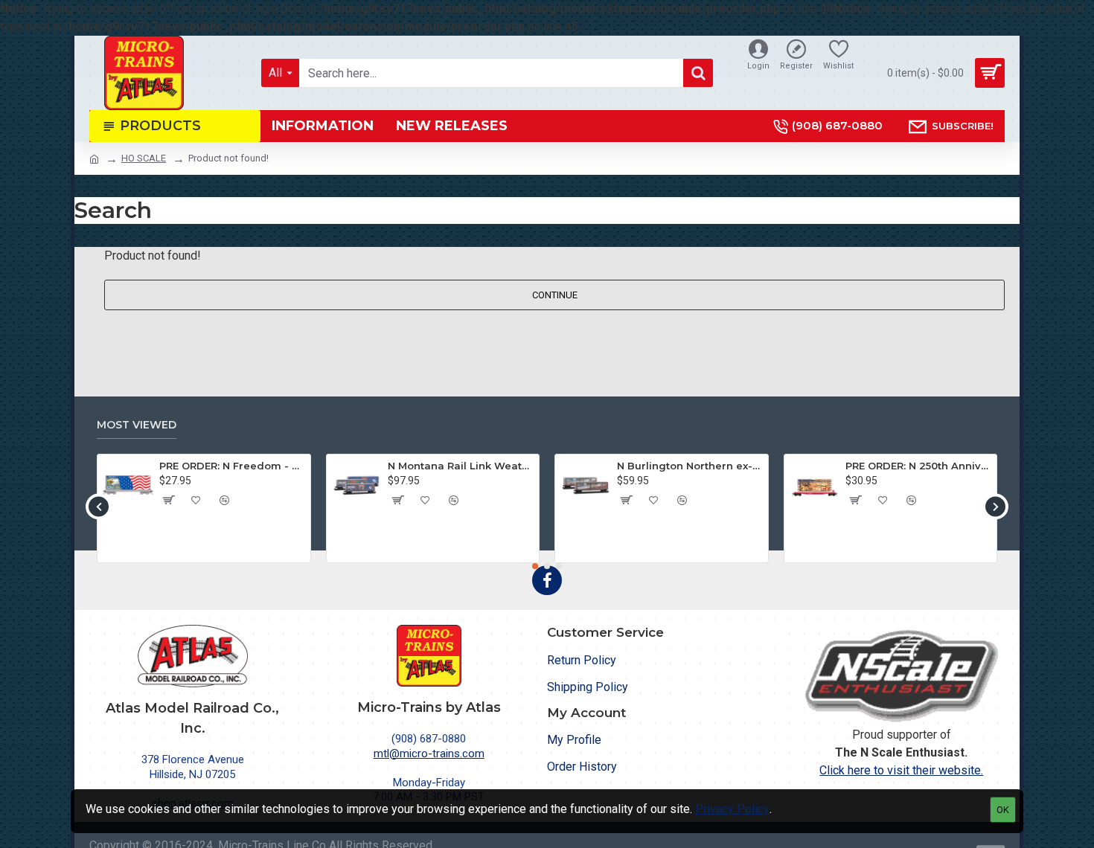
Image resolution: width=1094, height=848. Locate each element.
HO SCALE (143, 158)
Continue (555, 295)
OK (1003, 809)
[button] (99, 506)
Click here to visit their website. (901, 770)
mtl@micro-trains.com (429, 753)
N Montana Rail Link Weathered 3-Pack (461, 466)
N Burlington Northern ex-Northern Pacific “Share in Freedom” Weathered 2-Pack (690, 466)
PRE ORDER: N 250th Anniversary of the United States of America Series (918, 466)
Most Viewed (136, 425)
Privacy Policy (732, 809)
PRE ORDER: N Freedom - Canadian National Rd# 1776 (232, 466)
